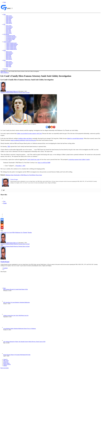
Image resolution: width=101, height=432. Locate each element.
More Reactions (9, 62)
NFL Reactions (9, 26)
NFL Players (9, 33)
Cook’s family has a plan (33, 159)
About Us (5, 359)
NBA (4, 14)
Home (2, 71)
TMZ (8, 146)
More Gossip (9, 61)
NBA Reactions (9, 17)
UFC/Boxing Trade (10, 39)
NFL (4, 24)
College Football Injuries (11, 45)
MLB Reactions (9, 52)
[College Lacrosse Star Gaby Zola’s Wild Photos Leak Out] (10, 314)
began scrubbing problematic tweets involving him (23, 140)
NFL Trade (8, 30)
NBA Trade (8, 20)
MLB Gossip (9, 51)
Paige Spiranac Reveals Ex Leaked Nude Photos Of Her (15, 289)
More (4, 60)
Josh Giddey (4, 232)
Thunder (30, 232)
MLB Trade (8, 56)
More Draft (8, 65)
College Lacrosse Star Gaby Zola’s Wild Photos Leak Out (15, 315)
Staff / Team (6, 360)
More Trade (8, 66)
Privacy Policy (6, 363)
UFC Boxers (9, 40)
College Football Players (11, 49)
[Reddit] (51, 127)
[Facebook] (47, 127)
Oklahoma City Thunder (21, 232)
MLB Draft (8, 55)
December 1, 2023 (20, 165)
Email (18, 417)
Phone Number (30, 417)
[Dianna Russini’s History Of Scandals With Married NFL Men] (10, 353)
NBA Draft (8, 19)
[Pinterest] (54, 127)
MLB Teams (9, 57)
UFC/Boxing (6, 34)
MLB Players (9, 59)
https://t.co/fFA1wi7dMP (44, 162)
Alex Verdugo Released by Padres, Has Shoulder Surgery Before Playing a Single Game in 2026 (24, 341)
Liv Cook (9, 232)
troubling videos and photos (25, 138)
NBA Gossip (9, 15)
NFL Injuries (9, 28)
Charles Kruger (9, 91)
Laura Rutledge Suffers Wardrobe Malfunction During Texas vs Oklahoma (19, 328)
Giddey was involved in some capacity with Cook (29, 133)
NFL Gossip (8, 25)
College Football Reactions (12, 44)
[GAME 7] (6, 10)
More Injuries (9, 64)
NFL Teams (8, 31)
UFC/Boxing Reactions (11, 36)
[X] (49, 127)
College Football (7, 41)
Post (4, 201)
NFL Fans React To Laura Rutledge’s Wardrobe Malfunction (16, 302)
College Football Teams (11, 48)
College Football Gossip (11, 43)
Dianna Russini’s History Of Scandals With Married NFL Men (16, 354)
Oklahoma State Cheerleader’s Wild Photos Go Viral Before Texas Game (23, 175)
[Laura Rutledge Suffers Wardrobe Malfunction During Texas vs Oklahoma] (10, 327)
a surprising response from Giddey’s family (79, 159)
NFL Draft (8, 29)
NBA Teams (8, 21)
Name (9, 417)
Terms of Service (7, 364)
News (7, 72)
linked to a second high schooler (75, 138)
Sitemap (5, 365)
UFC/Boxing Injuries (10, 38)
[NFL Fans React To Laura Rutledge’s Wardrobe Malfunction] (10, 301)
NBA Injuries (9, 18)
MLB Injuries (9, 54)
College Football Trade (11, 46)
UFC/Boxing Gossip (10, 35)
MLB (4, 50)
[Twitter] (3, 190)
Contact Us (5, 361)
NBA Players (9, 23)
